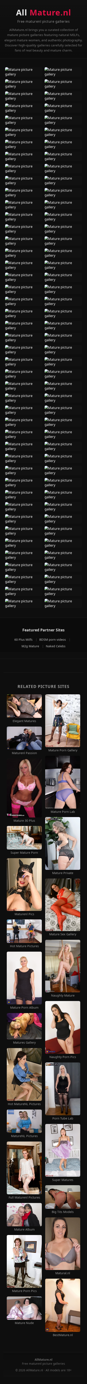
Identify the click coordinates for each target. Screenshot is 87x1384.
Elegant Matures (24, 721)
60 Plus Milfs (23, 640)
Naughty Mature (63, 995)
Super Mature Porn (24, 853)
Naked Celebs (55, 646)
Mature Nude (24, 1323)
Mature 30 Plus (24, 821)
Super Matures (62, 1180)
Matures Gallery (24, 1042)
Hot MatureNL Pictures (24, 1104)
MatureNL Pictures (24, 1136)
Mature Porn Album (24, 1007)
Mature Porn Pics (24, 1291)
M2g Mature (31, 646)
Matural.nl (62, 1273)
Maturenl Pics (24, 914)
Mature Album (24, 1229)
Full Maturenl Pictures (24, 1197)
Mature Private (62, 873)
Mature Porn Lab (63, 812)
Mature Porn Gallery (62, 750)
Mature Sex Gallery (62, 934)
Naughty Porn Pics (62, 1057)
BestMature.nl (63, 1335)
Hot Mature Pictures (24, 946)
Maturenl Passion (24, 753)
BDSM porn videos (53, 640)
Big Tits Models (63, 1212)
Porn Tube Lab (62, 1118)
